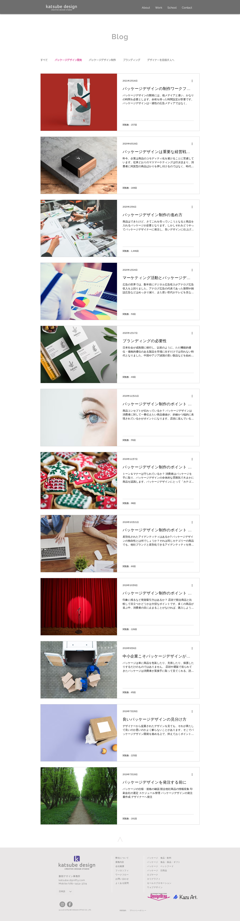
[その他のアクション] (193, 81)
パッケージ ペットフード (160, 866)
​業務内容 (119, 862)
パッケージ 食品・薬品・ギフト (163, 862)
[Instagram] (62, 904)
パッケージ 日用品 (157, 870)
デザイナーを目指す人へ (160, 60)
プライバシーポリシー (138, 910)
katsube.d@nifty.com (72, 880)
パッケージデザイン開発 (68, 60)
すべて (44, 60)
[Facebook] (70, 904)
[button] (146, 8)
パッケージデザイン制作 (102, 60)
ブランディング (131, 60)
